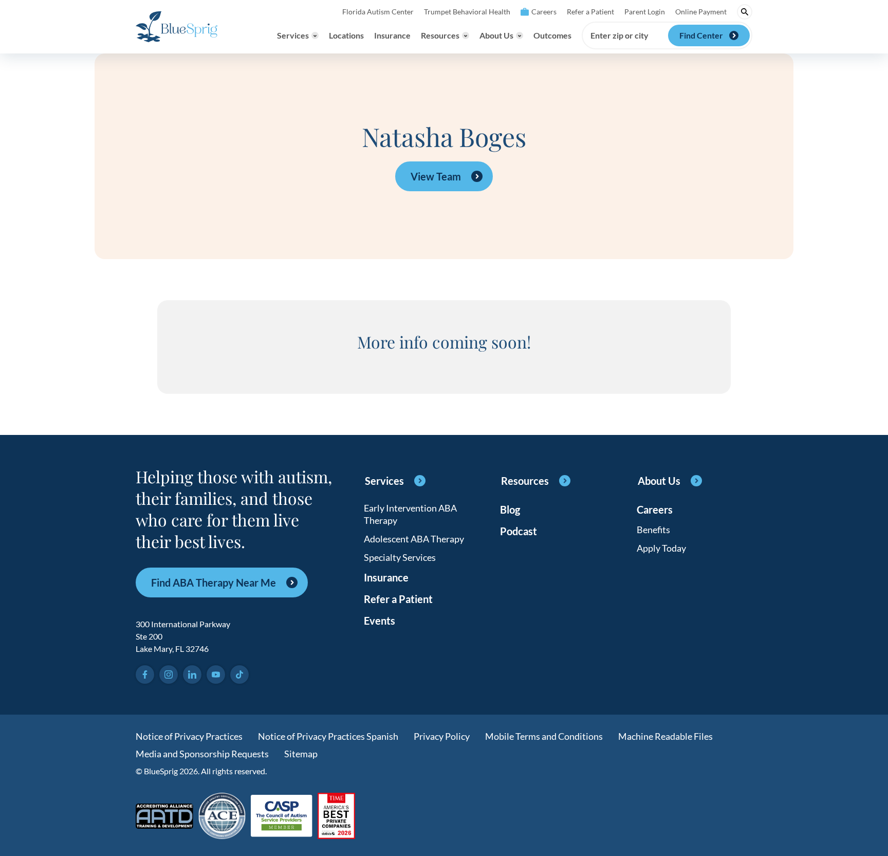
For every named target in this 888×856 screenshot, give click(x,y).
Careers (544, 11)
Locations (346, 35)
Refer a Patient (590, 11)
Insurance (392, 35)
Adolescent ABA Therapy (414, 538)
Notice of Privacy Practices (189, 736)
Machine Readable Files (665, 736)
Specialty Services (400, 557)
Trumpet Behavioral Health (467, 11)
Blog (510, 509)
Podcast (518, 531)
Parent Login (644, 11)
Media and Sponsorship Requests (202, 753)
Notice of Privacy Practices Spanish (328, 736)
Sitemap (301, 753)
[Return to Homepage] (176, 26)
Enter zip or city (619, 35)
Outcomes (552, 35)
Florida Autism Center (378, 11)
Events (379, 620)
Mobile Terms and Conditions (544, 736)
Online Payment (701, 11)
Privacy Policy (442, 736)
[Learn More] (336, 817)
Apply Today (661, 548)
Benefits (653, 529)
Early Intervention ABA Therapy (410, 514)
